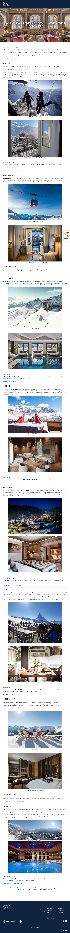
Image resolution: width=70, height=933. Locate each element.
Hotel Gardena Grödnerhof (29, 479)
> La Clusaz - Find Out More (13, 585)
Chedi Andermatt (10, 797)
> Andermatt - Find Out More (13, 802)
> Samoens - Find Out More (12, 883)
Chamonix (13, 66)
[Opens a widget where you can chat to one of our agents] (65, 930)
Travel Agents (60, 912)
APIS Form (60, 914)
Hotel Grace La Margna (9, 376)
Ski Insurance (60, 908)
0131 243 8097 (28, 889)
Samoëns (6, 809)
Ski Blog (48, 912)
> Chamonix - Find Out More (13, 171)
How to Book (49, 910)
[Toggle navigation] (66, 4)
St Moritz (5, 281)
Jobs (48, 916)
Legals (48, 914)
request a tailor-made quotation (43, 889)
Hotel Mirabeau (18, 689)
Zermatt (5, 592)
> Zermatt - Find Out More (12, 694)
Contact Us (60, 916)
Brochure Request (50, 918)
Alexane (17, 878)
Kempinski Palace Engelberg (13, 269)
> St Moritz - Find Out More (13, 381)
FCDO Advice (61, 910)
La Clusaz (26, 490)
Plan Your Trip (49, 908)
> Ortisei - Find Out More (12, 483)
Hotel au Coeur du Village (10, 580)
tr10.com (37, 927)
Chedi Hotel (16, 702)
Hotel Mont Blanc (40, 164)
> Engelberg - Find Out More (13, 274)
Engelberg (6, 178)
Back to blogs (9, 896)
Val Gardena (13, 389)
